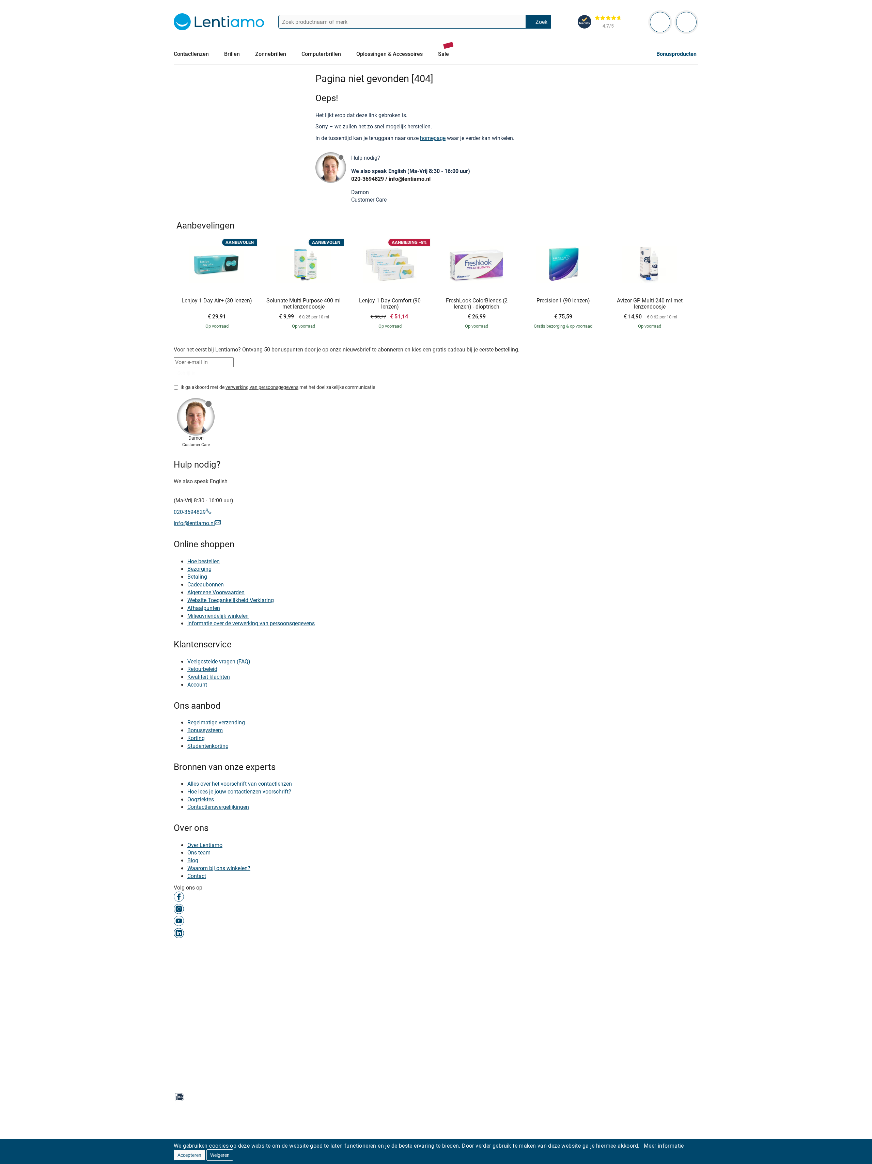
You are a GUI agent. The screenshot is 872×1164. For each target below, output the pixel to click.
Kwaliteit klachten (208, 676)
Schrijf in (186, 372)
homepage (433, 138)
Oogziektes (200, 799)
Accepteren (189, 1155)
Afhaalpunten (203, 608)
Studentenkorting (208, 746)
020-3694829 (367, 179)
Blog (192, 860)
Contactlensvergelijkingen (218, 807)
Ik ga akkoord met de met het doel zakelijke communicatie (278, 387)
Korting (196, 738)
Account (197, 684)
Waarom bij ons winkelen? (218, 868)
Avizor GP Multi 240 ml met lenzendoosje (650, 304)
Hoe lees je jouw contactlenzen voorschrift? (239, 791)
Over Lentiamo (204, 845)
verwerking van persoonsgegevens (261, 387)
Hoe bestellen (203, 561)
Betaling (197, 576)
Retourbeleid (202, 669)
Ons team (199, 852)
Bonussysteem (205, 730)
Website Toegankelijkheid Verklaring (230, 600)
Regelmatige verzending (216, 722)
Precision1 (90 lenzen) (563, 301)
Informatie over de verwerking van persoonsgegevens (251, 623)
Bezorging (199, 569)
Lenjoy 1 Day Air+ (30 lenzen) (217, 301)
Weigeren (220, 1155)
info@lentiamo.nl (410, 179)
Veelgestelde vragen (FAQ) (218, 661)
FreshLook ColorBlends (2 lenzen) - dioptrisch (477, 304)
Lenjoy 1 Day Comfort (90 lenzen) (390, 304)
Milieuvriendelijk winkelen (218, 615)
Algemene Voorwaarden (216, 592)
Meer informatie (664, 1145)
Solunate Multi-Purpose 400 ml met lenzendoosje (303, 304)
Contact (196, 876)
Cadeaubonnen (205, 584)
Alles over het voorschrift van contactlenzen (239, 783)
